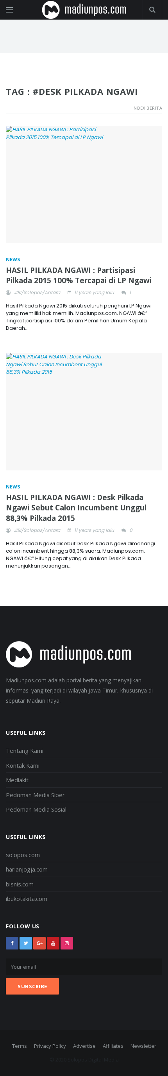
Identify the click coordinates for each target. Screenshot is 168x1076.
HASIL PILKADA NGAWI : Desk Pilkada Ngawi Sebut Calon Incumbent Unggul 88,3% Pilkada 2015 (76, 507)
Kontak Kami (22, 765)
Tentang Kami (24, 750)
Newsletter (143, 1045)
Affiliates (113, 1045)
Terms (19, 1045)
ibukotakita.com (26, 898)
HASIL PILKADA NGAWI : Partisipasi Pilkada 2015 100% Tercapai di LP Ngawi (79, 275)
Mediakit (17, 780)
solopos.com (23, 855)
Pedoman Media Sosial (36, 809)
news (13, 259)
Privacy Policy (50, 1045)
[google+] (39, 943)
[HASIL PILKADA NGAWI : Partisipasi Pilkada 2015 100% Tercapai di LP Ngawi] (84, 184)
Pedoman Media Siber (35, 795)
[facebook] (12, 943)
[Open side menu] (9, 10)
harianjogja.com (27, 869)
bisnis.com (20, 884)
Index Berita (147, 108)
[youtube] (53, 943)
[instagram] (67, 943)
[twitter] (26, 943)
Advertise (84, 1045)
